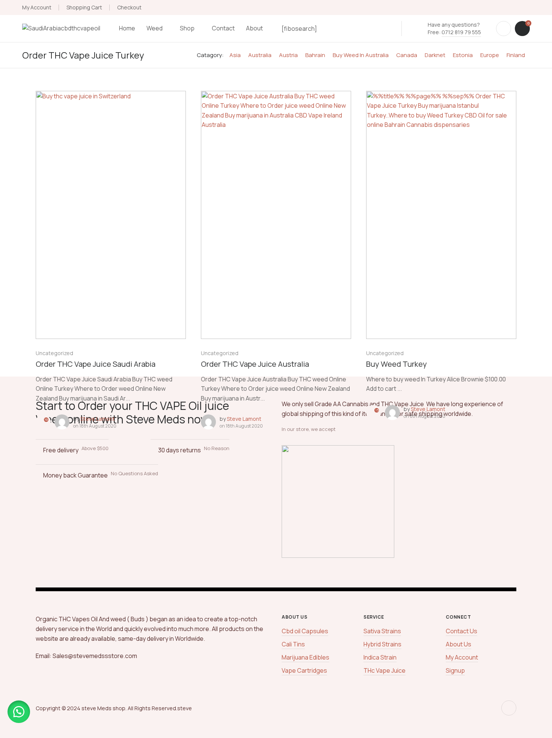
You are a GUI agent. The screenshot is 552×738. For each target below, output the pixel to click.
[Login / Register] (503, 28)
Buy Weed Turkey (396, 364)
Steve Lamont (97, 418)
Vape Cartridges (304, 670)
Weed (154, 28)
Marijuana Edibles (305, 657)
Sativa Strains (382, 631)
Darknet (435, 55)
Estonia (463, 55)
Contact (223, 28)
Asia (235, 55)
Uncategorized (54, 353)
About (254, 28)
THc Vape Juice (384, 670)
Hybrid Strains (382, 644)
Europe (489, 55)
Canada (406, 55)
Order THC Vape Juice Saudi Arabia (95, 364)
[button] (19, 711)
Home (127, 28)
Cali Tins (293, 644)
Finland (516, 55)
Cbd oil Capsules (305, 631)
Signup (455, 670)
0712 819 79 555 (461, 32)
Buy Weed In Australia (361, 55)
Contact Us (461, 631)
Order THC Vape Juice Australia (255, 364)
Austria (288, 55)
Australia (259, 55)
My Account (36, 7)
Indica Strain (380, 657)
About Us (458, 644)
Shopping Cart (84, 7)
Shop (187, 28)
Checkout (129, 7)
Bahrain (315, 55)
